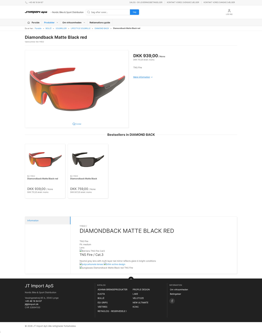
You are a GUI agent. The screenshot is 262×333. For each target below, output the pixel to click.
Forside (38, 28)
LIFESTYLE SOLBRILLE (80, 28)
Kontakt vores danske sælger (219, 2)
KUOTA (101, 294)
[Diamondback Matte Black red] (45, 159)
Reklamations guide (100, 22)
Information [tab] (33, 220)
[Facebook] (172, 301)
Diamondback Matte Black (83, 178)
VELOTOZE (138, 298)
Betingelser (175, 294)
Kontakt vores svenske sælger (183, 2)
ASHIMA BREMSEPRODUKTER (112, 289)
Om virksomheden (179, 289)
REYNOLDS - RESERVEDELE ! (112, 311)
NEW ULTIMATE (140, 302)
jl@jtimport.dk (32, 304)
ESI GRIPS (103, 302)
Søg (134, 12)
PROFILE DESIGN (141, 289)
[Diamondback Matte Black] (88, 159)
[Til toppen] (131, 279)
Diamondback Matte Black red (42, 178)
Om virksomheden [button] (72, 22)
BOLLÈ (48, 28)
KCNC (136, 306)
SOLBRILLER (61, 28)
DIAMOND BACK (102, 28)
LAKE (135, 294)
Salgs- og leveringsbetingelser (145, 2)
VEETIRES (102, 306)
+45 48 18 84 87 (33, 301)
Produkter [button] (49, 22)
